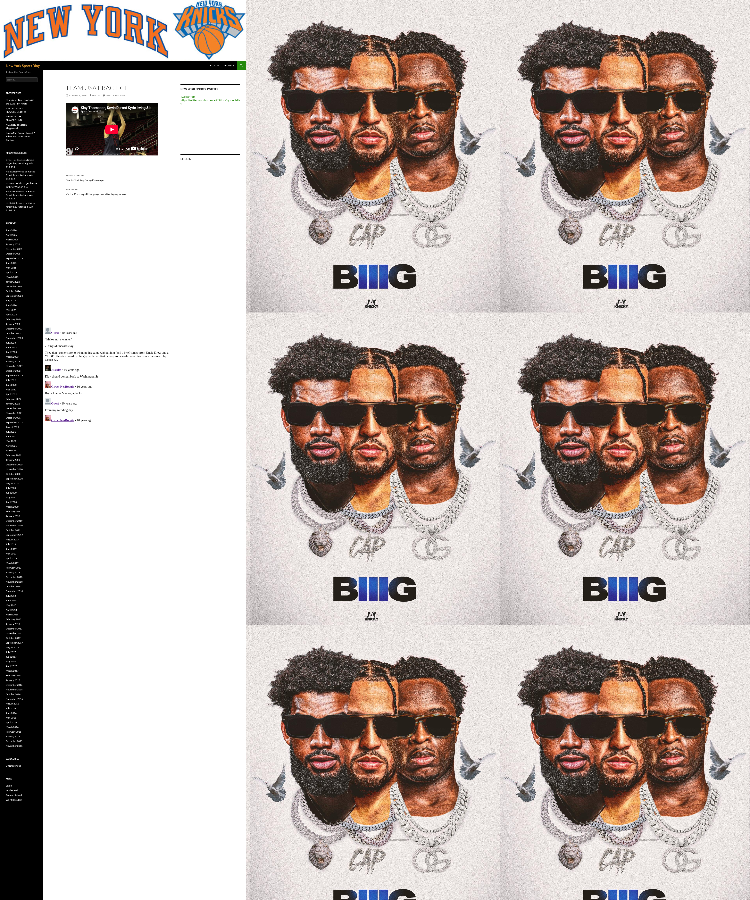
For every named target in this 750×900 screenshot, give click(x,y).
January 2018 (13, 623)
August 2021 (12, 427)
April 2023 (11, 352)
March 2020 (12, 506)
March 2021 (12, 450)
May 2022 (11, 389)
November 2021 (14, 413)
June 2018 (11, 600)
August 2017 (12, 647)
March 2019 (12, 563)
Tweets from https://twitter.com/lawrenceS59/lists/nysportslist (210, 100)
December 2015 (14, 741)
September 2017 (14, 642)
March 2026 (12, 239)
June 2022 (11, 384)
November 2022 (14, 366)
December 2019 (14, 520)
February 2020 (13, 511)
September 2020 (14, 478)
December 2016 (14, 684)
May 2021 (11, 441)
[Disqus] (109, 263)
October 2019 (13, 530)
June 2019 (11, 548)
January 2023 (13, 361)
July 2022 (11, 380)
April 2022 (11, 394)
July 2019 (11, 544)
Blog (213, 65)
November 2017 (14, 633)
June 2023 (11, 347)
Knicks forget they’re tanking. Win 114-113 (20, 163)
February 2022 (13, 398)
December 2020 (14, 464)
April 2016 (11, 722)
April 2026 (11, 234)
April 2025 (11, 272)
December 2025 (14, 248)
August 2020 (12, 483)
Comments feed (14, 795)
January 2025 (13, 281)
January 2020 (13, 516)
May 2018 (11, 605)
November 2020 (14, 469)
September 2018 (14, 591)
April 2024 (11, 314)
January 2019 (13, 572)
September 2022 (14, 375)
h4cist (96, 95)
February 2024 (13, 319)
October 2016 (13, 694)
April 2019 (11, 558)
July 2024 (11, 300)
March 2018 (12, 614)
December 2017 (14, 628)
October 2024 (13, 291)
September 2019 (14, 534)
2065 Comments (115, 95)
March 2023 (12, 356)
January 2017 (13, 680)
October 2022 (13, 370)
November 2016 (14, 689)
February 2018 (13, 619)
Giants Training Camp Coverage (85, 178)
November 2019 (14, 525)
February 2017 (13, 675)
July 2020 (11, 488)
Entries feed (12, 790)
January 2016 (13, 736)
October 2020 (13, 473)
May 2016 (11, 717)
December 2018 (14, 577)
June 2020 (11, 492)
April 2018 (11, 609)
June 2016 (11, 713)
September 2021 (14, 422)
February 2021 (13, 455)
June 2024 (11, 305)
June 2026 (11, 230)
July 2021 (11, 431)
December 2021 (14, 408)
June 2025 (11, 263)
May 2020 (11, 497)
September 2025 (14, 258)
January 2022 (13, 403)
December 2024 (14, 286)
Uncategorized (13, 765)
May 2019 (11, 553)
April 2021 (11, 445)
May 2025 (11, 267)
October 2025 (13, 253)
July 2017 (11, 652)
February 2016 (13, 731)
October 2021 (13, 417)
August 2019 (12, 539)
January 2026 (13, 244)
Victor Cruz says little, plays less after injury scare (96, 192)
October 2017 (13, 638)
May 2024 (11, 309)
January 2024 (13, 323)
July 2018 (11, 595)
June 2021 (11, 436)
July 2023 (11, 342)
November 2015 (14, 745)
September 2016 (14, 698)
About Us (229, 65)
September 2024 (14, 295)
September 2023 (14, 338)
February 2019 (13, 567)
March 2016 (12, 727)
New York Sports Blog (23, 65)
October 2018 (13, 586)
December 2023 (14, 328)
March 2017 (12, 670)
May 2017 (11, 661)
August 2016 (12, 703)
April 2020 (11, 502)
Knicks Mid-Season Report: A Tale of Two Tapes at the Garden (20, 136)
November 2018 (14, 581)
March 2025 (12, 277)
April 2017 (11, 666)
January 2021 (13, 459)
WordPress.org (13, 799)
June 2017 (11, 656)
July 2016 (11, 708)
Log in (9, 785)
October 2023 (13, 333)
